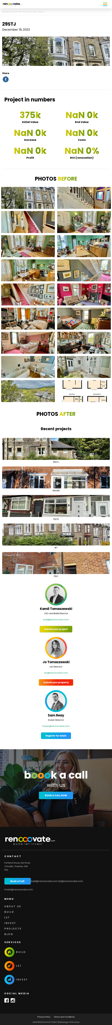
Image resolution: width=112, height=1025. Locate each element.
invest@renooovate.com (56, 726)
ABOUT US (12, 906)
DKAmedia (74, 1022)
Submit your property (56, 682)
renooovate (10, 11)
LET (7, 917)
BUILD (9, 912)
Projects (28, 11)
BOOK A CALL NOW (56, 795)
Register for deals (56, 735)
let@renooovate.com (56, 672)
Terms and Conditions (64, 1016)
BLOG (8, 934)
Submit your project (56, 629)
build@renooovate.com (56, 619)
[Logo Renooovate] (12, 4)
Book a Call (17, 881)
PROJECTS (13, 928)
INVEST (10, 923)
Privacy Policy (43, 1016)
